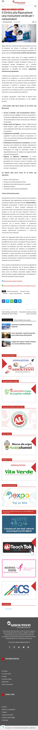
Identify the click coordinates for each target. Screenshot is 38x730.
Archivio (4, 9)
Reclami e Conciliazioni (8, 709)
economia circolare (24, 291)
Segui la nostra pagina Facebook (13, 281)
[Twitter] (23, 647)
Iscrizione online (6, 679)
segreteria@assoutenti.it (22, 642)
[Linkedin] (19, 647)
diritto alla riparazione (12, 291)
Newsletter (5, 682)
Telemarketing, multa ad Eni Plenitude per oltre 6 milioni (10, 313)
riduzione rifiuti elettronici (15, 293)
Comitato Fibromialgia (8, 717)
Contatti (4, 676)
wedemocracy (20, 9)
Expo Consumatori (7, 684)
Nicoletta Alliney (7, 22)
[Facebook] (9, 647)
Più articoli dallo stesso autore (22, 320)
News (8, 9)
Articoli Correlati (7, 320)
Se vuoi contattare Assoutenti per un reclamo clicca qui (19, 285)
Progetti (4, 712)
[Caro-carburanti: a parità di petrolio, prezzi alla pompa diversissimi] (6, 335)
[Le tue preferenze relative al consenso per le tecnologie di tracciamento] (3, 727)
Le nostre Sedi (6, 674)
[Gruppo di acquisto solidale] (19, 402)
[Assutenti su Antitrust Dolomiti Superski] (6, 327)
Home (3, 6)
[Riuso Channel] (19, 454)
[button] (35, 7)
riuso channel (13, 9)
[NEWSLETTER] (19, 480)
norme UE (5, 293)
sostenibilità (27, 293)
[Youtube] (28, 647)
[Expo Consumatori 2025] (19, 506)
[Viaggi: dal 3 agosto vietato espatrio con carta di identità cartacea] (6, 344)
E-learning (5, 720)
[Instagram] (14, 647)
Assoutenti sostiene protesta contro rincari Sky (27, 313)
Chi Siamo (5, 671)
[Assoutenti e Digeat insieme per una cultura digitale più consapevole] (19, 533)
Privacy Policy (25, 727)
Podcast (4, 707)
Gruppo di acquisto (7, 715)
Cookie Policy (32, 727)
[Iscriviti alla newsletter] (19, 376)
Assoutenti (8, 609)
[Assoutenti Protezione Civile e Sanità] (19, 429)
